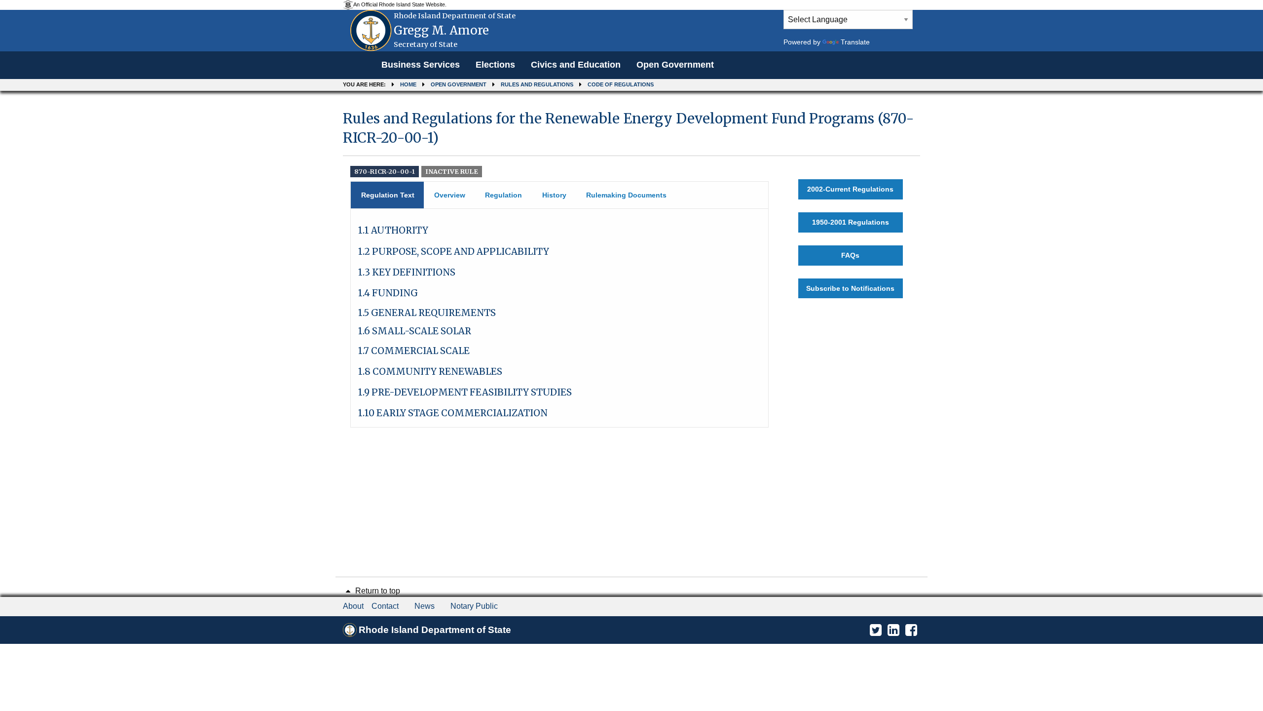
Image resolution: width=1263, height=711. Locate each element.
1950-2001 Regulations (850, 222)
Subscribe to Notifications (850, 288)
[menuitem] (420, 65)
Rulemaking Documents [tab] (626, 195)
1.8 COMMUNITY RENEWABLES (430, 371)
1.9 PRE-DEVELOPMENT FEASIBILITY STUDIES (465, 392)
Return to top (376, 591)
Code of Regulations (621, 84)
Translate (855, 42)
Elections (495, 65)
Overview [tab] (449, 195)
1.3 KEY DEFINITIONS (406, 272)
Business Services (420, 65)
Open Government (675, 65)
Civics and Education (576, 65)
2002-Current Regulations (850, 189)
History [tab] (554, 195)
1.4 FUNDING (388, 293)
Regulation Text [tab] (387, 195)
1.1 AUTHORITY (393, 230)
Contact (385, 606)
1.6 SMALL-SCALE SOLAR (414, 331)
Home (408, 84)
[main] (631, 264)
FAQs (850, 255)
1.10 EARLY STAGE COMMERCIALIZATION (453, 413)
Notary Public (474, 606)
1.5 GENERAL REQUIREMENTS (427, 313)
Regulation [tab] (503, 195)
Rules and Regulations (537, 84)
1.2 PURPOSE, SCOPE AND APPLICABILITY (453, 251)
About (353, 606)
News (424, 606)
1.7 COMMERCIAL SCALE (414, 350)
